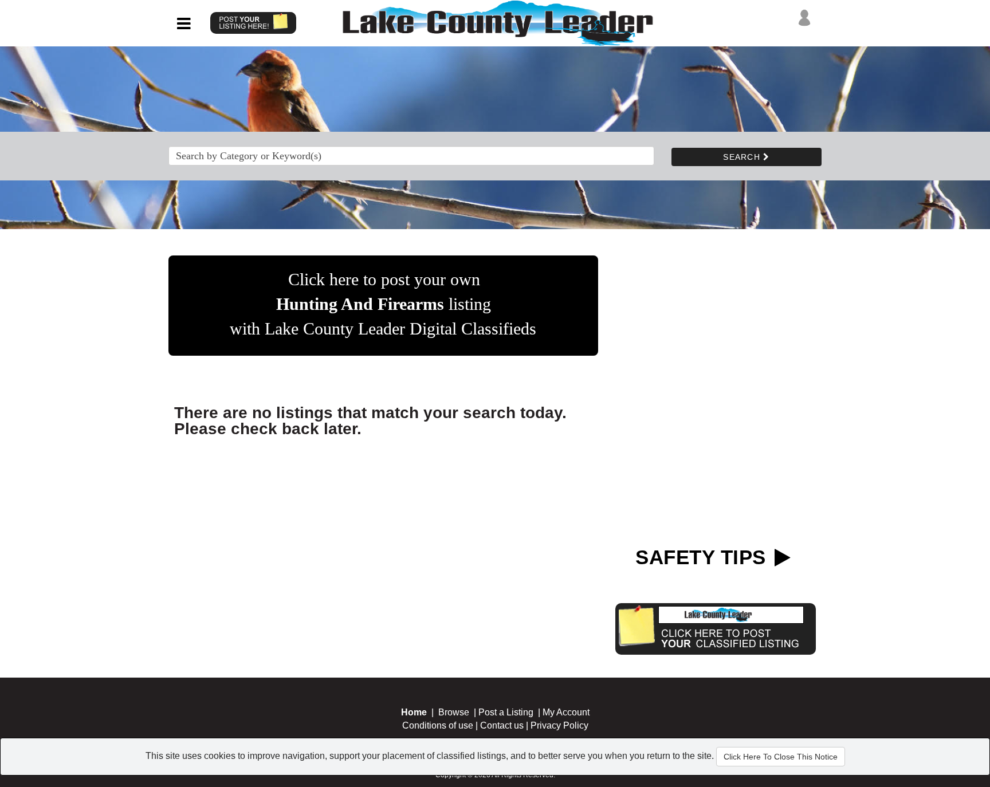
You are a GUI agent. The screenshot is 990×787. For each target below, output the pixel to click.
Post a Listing (505, 712)
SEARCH (743, 157)
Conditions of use (437, 725)
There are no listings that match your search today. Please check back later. (370, 421)
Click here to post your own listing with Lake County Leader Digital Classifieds (383, 304)
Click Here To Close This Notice (781, 756)
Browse (453, 712)
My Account (566, 712)
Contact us (502, 725)
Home (414, 712)
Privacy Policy (559, 725)
